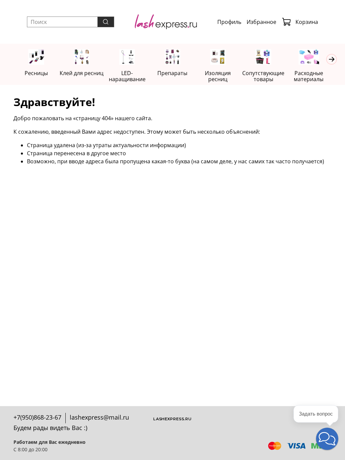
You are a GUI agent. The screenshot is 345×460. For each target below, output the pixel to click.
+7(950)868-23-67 (37, 417)
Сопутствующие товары (263, 76)
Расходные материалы (308, 76)
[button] (327, 439)
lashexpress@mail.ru (99, 417)
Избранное (261, 22)
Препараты (172, 73)
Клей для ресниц (81, 73)
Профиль (229, 22)
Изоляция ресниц (218, 76)
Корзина (306, 22)
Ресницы (36, 73)
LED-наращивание (127, 76)
